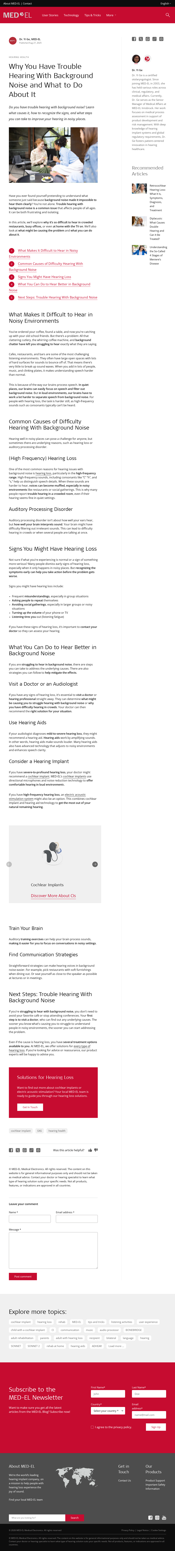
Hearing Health (19, 57)
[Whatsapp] (25, 1150)
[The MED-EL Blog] (17, 15)
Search (75, 1517)
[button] (111, 15)
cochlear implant (38, 776)
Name (13, 1212)
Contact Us (124, 1480)
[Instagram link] (157, 1518)
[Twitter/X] (18, 1150)
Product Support (155, 1480)
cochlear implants (74, 776)
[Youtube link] (164, 1518)
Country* (96, 1404)
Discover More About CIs (53, 895)
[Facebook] (11, 1150)
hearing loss (43, 473)
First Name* (98, 1387)
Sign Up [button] (155, 1427)
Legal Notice (143, 1530)
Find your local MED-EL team (26, 1499)
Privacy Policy (128, 1530)
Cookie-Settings (158, 1530)
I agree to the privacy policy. (113, 1427)
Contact (27, 3)
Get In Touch (30, 1107)
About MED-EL (11, 3)
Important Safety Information (155, 1486)
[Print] (38, 1150)
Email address (65, 1212)
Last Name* (139, 1387)
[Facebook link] (150, 1518)
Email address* (137, 1406)
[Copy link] (31, 1150)
